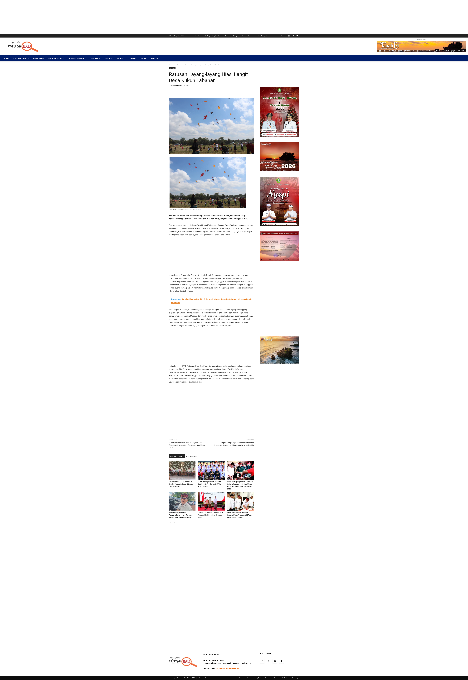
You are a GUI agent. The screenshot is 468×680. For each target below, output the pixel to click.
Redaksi (242, 678)
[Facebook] (285, 36)
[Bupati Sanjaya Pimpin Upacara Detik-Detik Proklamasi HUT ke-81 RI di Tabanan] (211, 470)
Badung (207, 36)
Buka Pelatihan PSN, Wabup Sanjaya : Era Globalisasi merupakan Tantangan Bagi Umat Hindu (187, 445)
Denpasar (228, 36)
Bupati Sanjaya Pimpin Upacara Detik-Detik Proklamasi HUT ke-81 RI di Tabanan (210, 484)
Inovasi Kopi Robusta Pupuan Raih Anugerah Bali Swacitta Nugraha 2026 (210, 515)
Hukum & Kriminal (76, 58)
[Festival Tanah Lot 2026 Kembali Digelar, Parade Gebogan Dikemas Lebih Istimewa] (182, 470)
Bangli (214, 36)
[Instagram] (289, 36)
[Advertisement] (73, 17)
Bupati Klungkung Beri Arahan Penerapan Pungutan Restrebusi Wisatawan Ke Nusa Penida (234, 444)
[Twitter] (293, 36)
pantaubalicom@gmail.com (227, 668)
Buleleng (220, 36)
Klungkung (261, 36)
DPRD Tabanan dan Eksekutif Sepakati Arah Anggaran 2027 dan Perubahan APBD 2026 (239, 515)
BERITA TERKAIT (176, 456)
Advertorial (39, 58)
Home (6, 58)
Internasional (192, 36)
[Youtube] (297, 36)
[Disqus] (211, 560)
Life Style (120, 58)
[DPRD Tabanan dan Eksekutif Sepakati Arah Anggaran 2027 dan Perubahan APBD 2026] (240, 501)
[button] (281, 36)
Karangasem (252, 36)
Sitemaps (295, 678)
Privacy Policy (258, 678)
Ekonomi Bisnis (55, 58)
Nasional (200, 36)
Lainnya (154, 58)
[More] (246, 90)
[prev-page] (170, 522)
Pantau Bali (178, 85)
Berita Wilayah (20, 58)
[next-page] (174, 522)
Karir (249, 678)
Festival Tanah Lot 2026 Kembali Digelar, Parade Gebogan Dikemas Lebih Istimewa (181, 484)
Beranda (172, 65)
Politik (107, 58)
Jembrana (243, 36)
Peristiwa (93, 58)
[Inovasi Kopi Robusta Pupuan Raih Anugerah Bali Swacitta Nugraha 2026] (211, 501)
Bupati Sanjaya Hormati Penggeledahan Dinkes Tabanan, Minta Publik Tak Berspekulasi (180, 515)
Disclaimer (268, 678)
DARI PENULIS (191, 456)
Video (143, 58)
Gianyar (235, 36)
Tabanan (269, 36)
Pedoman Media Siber (282, 678)
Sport (133, 58)
